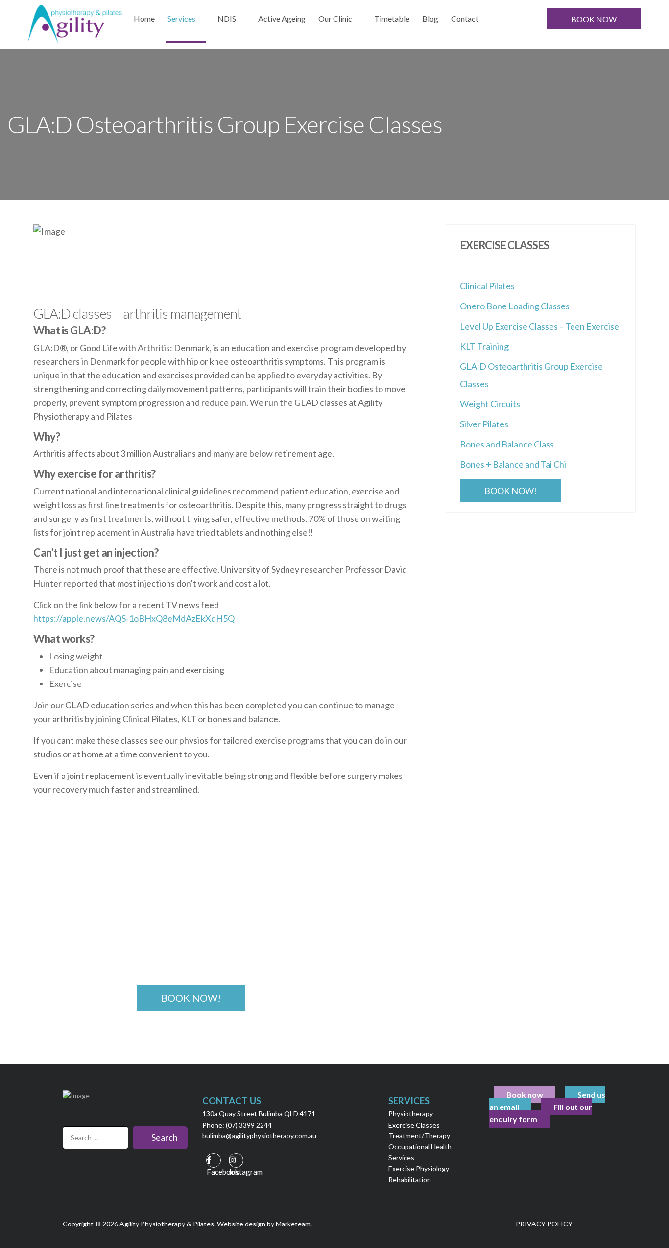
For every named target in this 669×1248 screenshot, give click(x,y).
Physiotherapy (410, 1113)
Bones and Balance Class (507, 444)
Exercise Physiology (418, 1168)
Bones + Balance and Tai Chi (513, 464)
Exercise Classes (414, 1125)
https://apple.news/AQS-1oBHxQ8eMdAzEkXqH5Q (134, 618)
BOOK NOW (594, 19)
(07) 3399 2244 (249, 1125)
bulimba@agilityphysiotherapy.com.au (259, 1135)
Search (164, 1137)
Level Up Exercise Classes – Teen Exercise (539, 326)
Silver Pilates (484, 424)
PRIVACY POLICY (544, 1224)
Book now (524, 1094)
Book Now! (510, 490)
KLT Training (484, 346)
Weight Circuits (490, 404)
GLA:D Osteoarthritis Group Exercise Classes (531, 375)
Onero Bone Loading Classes (515, 306)
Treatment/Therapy (419, 1135)
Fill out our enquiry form (540, 1113)
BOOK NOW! (191, 998)
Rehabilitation (409, 1180)
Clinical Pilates (487, 286)
